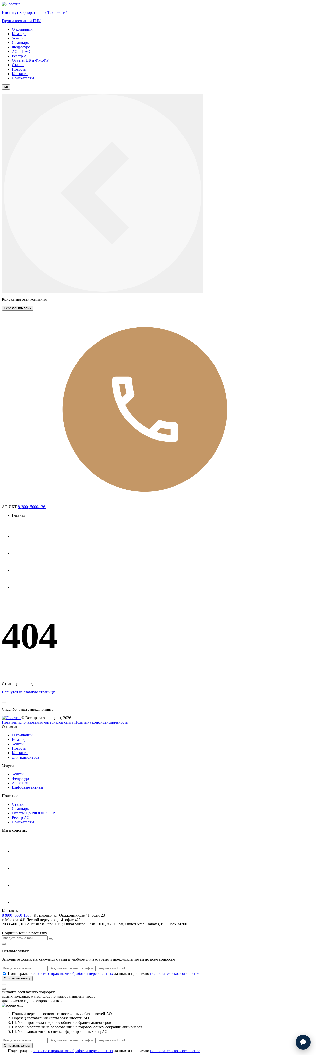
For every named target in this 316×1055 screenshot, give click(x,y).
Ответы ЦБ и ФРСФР (30, 60)
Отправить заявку (17, 978)
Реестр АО (21, 56)
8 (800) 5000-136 (32, 507)
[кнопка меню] (102, 193)
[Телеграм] (20, 536)
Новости (19, 69)
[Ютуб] (20, 553)
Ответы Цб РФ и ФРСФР (33, 813)
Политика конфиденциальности (101, 722)
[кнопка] (4, 984)
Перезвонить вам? (17, 308)
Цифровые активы (27, 787)
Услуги (18, 38)
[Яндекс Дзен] (20, 587)
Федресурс (21, 47)
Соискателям (23, 78)
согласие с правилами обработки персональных (73, 973)
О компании (22, 29)
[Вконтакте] (20, 570)
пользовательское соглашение (175, 973)
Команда (19, 34)
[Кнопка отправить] (51, 939)
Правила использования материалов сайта (37, 722)
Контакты (20, 74)
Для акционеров (25, 757)
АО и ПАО (21, 51)
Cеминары (21, 808)
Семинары (21, 42)
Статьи (18, 65)
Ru (6, 87)
